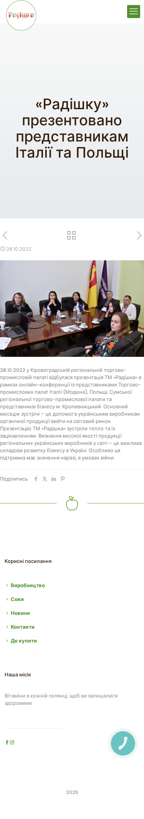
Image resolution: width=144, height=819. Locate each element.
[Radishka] (21, 11)
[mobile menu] (133, 11)
